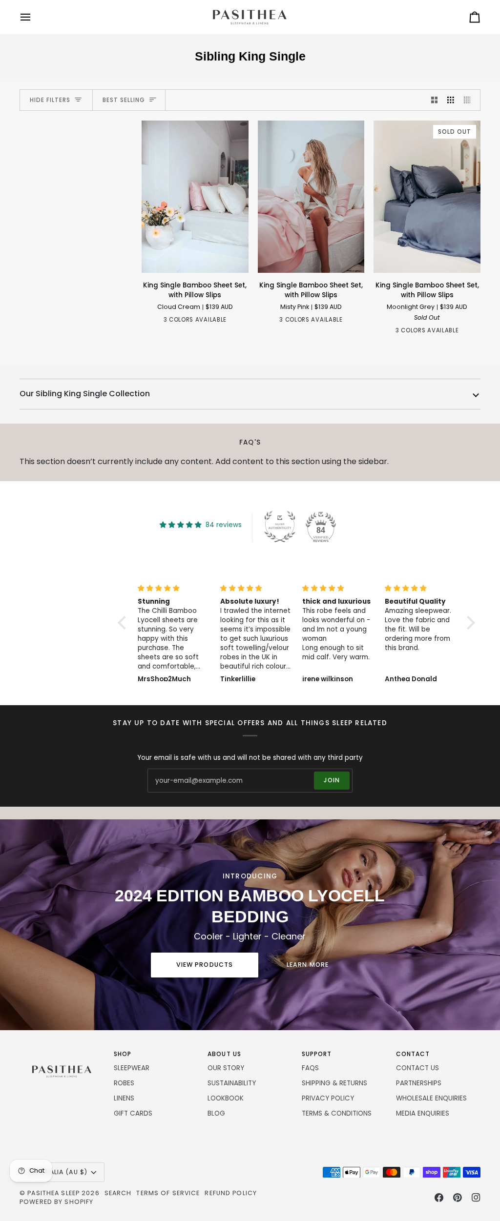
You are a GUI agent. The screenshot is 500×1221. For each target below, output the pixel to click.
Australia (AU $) (57, 1172)
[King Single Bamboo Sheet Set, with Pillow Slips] (195, 197)
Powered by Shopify (56, 1202)
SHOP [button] (122, 1054)
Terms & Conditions (337, 1113)
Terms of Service (168, 1193)
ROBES (124, 1083)
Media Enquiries (422, 1113)
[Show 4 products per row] (469, 100)
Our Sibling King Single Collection (85, 393)
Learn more (308, 964)
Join (332, 780)
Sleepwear (131, 1068)
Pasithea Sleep (53, 1193)
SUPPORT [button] (317, 1054)
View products (204, 964)
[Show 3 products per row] (450, 100)
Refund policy (231, 1193)
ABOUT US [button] (224, 1054)
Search (118, 1193)
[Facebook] (439, 1197)
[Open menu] (34, 17)
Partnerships (418, 1083)
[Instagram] (476, 1197)
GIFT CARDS (133, 1113)
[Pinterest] (457, 1197)
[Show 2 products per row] (434, 100)
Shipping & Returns (334, 1083)
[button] (62, 1052)
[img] (182, 588)
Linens (124, 1098)
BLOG (216, 1113)
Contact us (417, 1068)
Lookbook (226, 1098)
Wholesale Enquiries (431, 1098)
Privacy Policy (328, 1098)
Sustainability (232, 1083)
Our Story (226, 1068)
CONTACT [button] (413, 1054)
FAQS (310, 1068)
